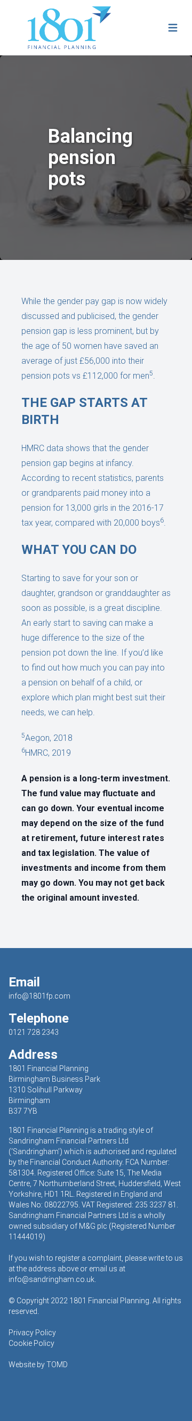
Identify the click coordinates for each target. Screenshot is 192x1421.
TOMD (57, 1364)
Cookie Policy (31, 1343)
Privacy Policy (32, 1332)
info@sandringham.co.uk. (52, 1279)
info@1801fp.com (39, 996)
